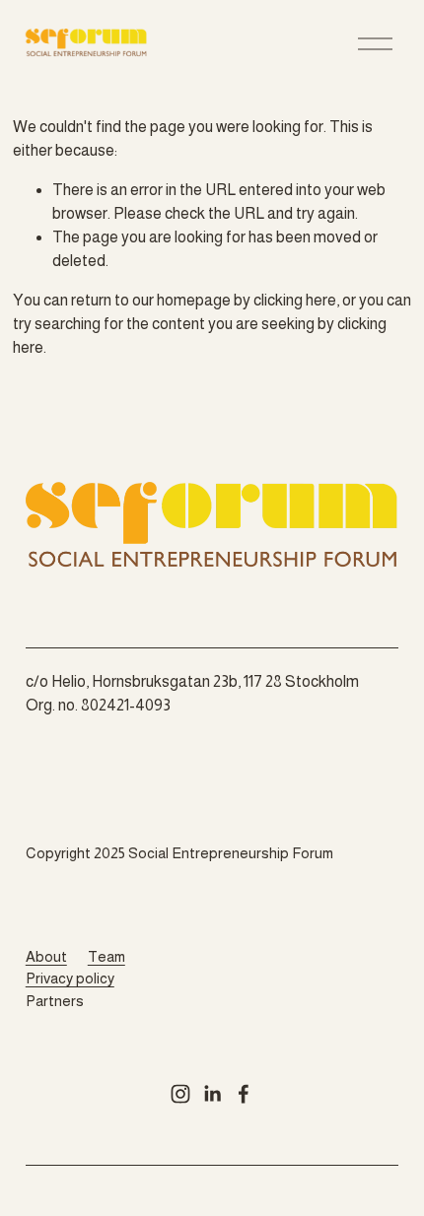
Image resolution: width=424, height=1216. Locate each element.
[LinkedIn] (212, 1094)
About (46, 956)
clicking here (294, 300)
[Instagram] (180, 1094)
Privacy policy (70, 978)
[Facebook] (243, 1094)
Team (106, 956)
